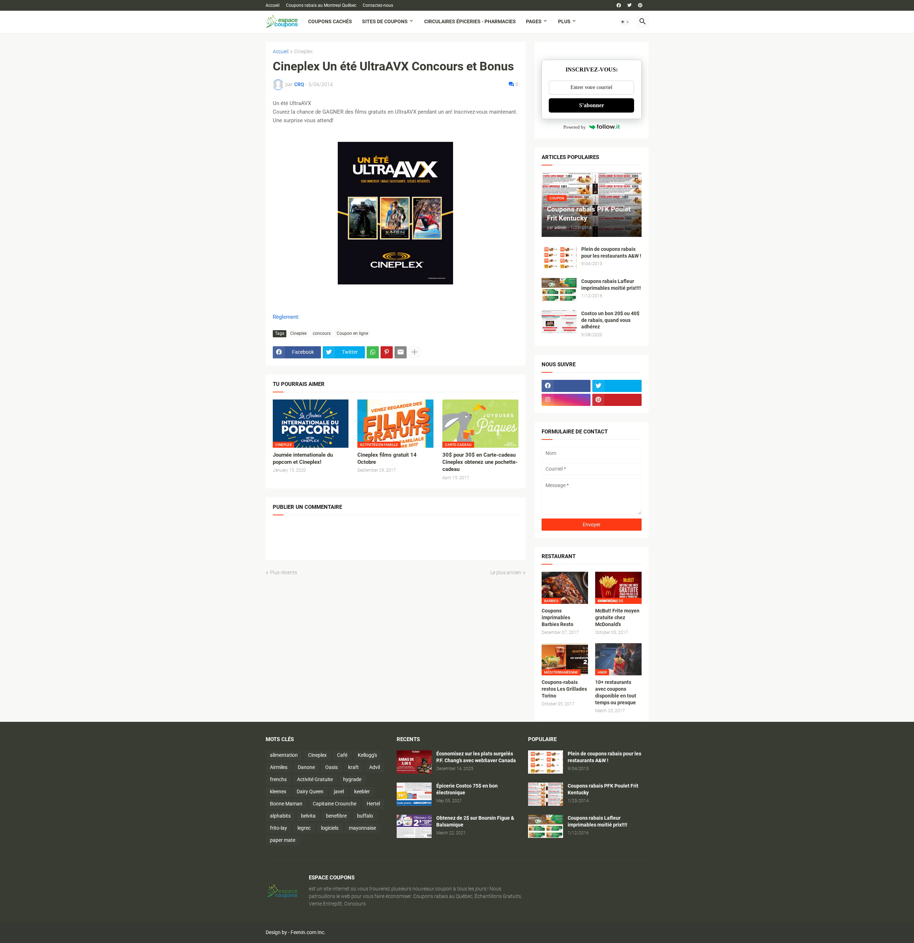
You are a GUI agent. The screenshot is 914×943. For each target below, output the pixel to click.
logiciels (329, 828)
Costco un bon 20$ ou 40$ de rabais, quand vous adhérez (610, 320)
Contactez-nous (378, 5)
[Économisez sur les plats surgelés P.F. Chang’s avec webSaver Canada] (414, 762)
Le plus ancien (505, 572)
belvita (308, 816)
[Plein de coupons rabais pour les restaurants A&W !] (559, 257)
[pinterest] (640, 5)
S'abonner (591, 105)
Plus (564, 21)
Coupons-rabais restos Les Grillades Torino (564, 689)
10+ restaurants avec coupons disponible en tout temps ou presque (615, 692)
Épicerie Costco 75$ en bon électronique (467, 789)
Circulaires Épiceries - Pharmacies (470, 21)
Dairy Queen (310, 791)
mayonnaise (362, 828)
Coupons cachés (330, 21)
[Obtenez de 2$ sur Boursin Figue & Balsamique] (414, 826)
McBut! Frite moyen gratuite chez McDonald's (617, 617)
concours (322, 333)
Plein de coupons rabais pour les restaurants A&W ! (611, 252)
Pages (534, 21)
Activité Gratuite (315, 779)
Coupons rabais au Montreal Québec (321, 5)
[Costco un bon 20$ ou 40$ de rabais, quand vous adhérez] (559, 321)
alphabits (280, 816)
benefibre (336, 816)
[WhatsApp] (373, 352)
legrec (304, 828)
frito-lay (278, 828)
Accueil (273, 5)
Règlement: (286, 317)
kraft (353, 767)
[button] (625, 21)
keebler (362, 791)
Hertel (373, 803)
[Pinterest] (387, 352)
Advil (374, 767)
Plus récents (283, 572)
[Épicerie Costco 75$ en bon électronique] (414, 794)
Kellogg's (367, 755)
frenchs (278, 779)
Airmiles (278, 767)
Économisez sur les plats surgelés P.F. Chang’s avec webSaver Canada (476, 757)
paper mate (282, 840)
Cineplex (303, 51)
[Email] (401, 352)
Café (342, 755)
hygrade (352, 779)
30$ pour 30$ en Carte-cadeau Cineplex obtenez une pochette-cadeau (480, 462)
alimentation (284, 755)
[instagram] (566, 400)
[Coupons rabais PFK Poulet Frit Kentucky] (545, 794)
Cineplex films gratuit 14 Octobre (387, 458)
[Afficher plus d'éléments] (414, 352)
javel (339, 791)
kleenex (278, 791)
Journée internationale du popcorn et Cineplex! (303, 458)
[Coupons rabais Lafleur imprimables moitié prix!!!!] (559, 289)
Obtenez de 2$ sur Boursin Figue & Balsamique (475, 821)
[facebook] (619, 5)
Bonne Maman (286, 803)
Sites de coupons (385, 21)
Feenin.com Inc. (308, 932)
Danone (306, 767)
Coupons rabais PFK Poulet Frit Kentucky (603, 789)
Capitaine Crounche (334, 803)
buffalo (365, 816)
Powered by (574, 127)
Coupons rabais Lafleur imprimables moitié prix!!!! (611, 284)
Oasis (331, 767)
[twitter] (629, 5)
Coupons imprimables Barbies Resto (557, 617)
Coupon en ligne (352, 333)
